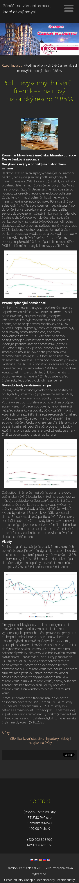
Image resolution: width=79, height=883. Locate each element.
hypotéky (52, 738)
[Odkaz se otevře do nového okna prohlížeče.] (39, 133)
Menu (68, 8)
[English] (36, 859)
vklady (65, 738)
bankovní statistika (31, 738)
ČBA (13, 738)
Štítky (6, 733)
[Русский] (44, 859)
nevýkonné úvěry (40, 742)
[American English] (48, 859)
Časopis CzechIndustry (39, 880)
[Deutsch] (40, 859)
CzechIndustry (12, 65)
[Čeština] (31, 859)
